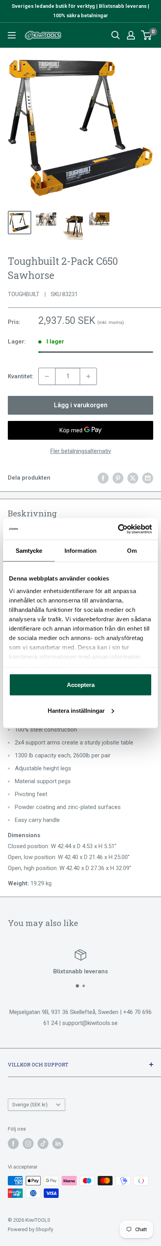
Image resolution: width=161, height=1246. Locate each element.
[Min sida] (131, 35)
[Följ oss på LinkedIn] (57, 1143)
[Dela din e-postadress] (147, 478)
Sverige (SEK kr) (30, 1105)
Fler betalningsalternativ (80, 451)
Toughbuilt (23, 294)
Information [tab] (80, 550)
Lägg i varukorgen (80, 405)
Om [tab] (132, 550)
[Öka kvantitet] (88, 376)
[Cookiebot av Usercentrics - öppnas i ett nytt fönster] (118, 529)
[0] (147, 35)
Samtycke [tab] (29, 550)
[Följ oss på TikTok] (43, 1143)
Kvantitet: (21, 376)
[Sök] (115, 35)
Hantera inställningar (76, 710)
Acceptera (81, 684)
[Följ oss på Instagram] (28, 1143)
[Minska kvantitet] (47, 376)
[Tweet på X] (132, 478)
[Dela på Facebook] (103, 478)
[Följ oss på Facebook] (13, 1143)
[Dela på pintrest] (118, 478)
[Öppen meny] (12, 35)
